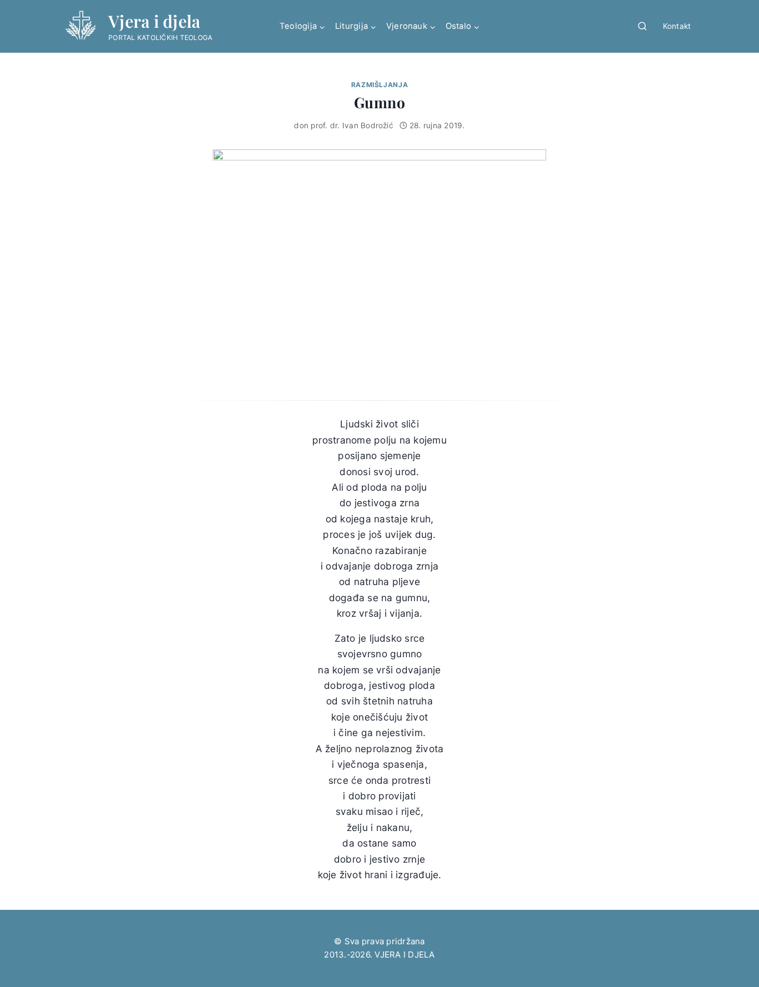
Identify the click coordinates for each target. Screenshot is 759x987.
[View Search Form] (642, 26)
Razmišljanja (379, 84)
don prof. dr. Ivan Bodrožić (343, 125)
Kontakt (677, 26)
